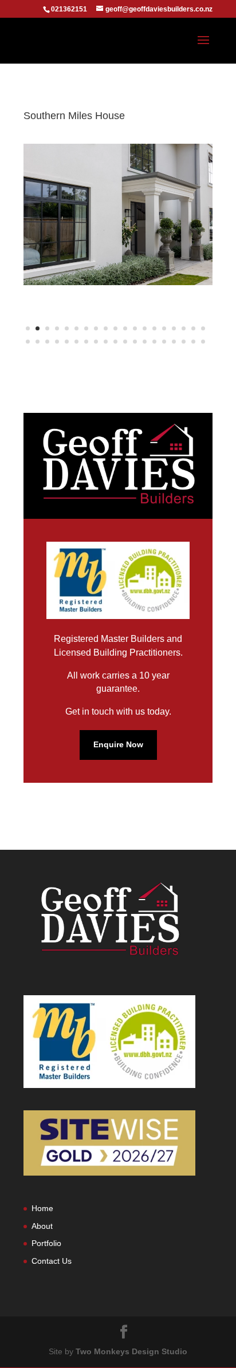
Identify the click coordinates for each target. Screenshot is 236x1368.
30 (125, 342)
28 (106, 342)
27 (96, 342)
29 (115, 342)
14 (154, 328)
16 (174, 328)
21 (38, 342)
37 (193, 342)
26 (86, 342)
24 (67, 342)
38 (203, 342)
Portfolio (46, 1243)
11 (125, 328)
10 (115, 328)
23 (57, 342)
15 (164, 328)
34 (164, 342)
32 (145, 342)
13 (145, 328)
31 (135, 342)
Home (42, 1208)
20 (28, 342)
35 (174, 342)
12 (135, 328)
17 (184, 328)
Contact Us (52, 1261)
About (42, 1226)
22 (47, 342)
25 (76, 342)
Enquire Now (118, 744)
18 (193, 328)
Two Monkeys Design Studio (131, 1351)
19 (203, 328)
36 (184, 342)
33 (154, 342)
